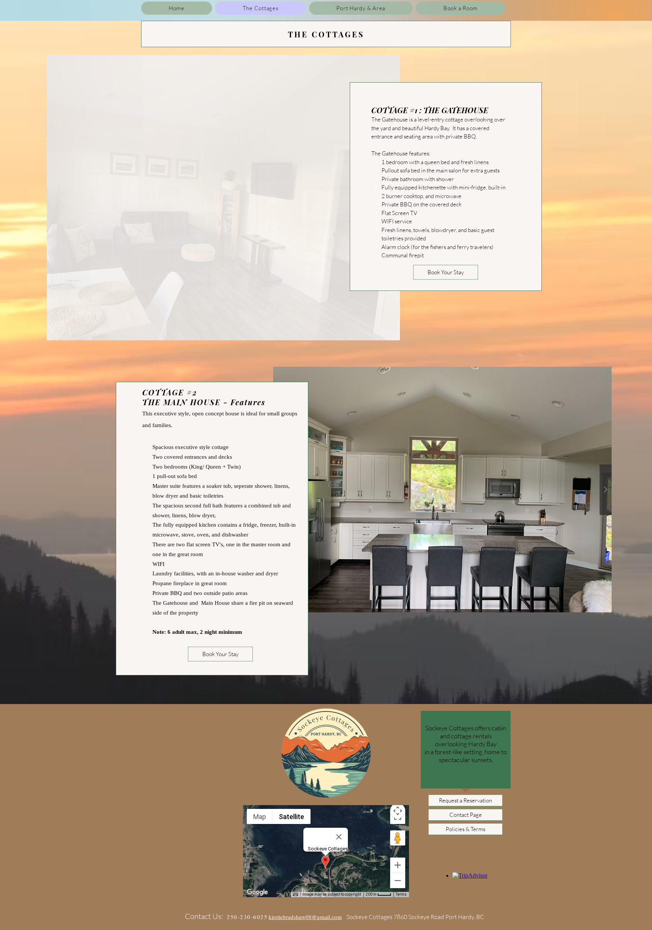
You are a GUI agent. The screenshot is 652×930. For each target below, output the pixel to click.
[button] (223, 197)
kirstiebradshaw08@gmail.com (305, 917)
